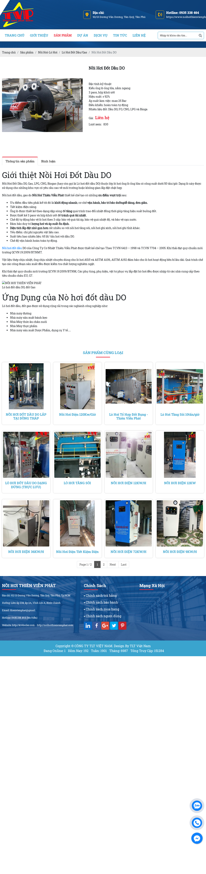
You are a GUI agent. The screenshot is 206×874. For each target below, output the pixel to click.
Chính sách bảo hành (101, 602)
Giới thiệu (39, 35)
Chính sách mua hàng (102, 609)
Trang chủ (14, 35)
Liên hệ (139, 35)
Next (113, 564)
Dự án (82, 35)
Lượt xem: (95, 124)
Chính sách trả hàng (101, 595)
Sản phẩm (63, 35)
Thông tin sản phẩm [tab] (19, 161)
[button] (79, 68)
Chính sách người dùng (103, 616)
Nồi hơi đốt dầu (12, 248)
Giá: (91, 118)
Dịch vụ (100, 35)
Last (124, 564)
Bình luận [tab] (48, 161)
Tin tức (120, 35)
